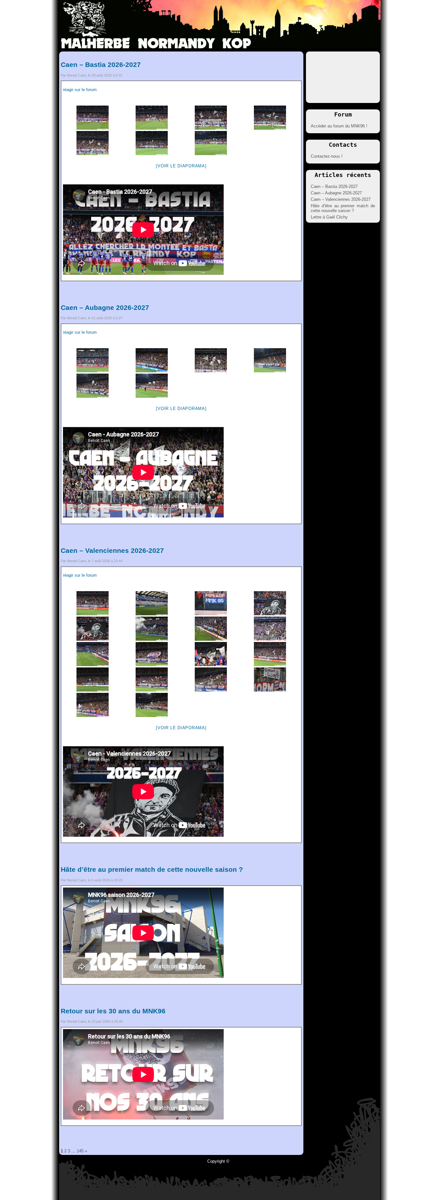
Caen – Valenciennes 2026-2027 (112, 550)
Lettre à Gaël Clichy (329, 217)
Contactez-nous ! (327, 156)
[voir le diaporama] (181, 165)
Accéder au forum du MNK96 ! (339, 126)
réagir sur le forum (80, 89)
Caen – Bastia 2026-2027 (101, 64)
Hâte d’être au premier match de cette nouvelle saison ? (152, 869)
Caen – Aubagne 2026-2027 (105, 307)
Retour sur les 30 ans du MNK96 (113, 1011)
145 (80, 1151)
